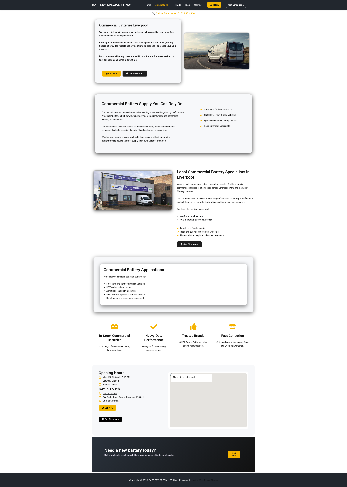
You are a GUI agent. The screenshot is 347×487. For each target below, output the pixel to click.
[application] (169, 5)
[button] (214, 5)
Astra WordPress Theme (205, 480)
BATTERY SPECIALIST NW (111, 5)
